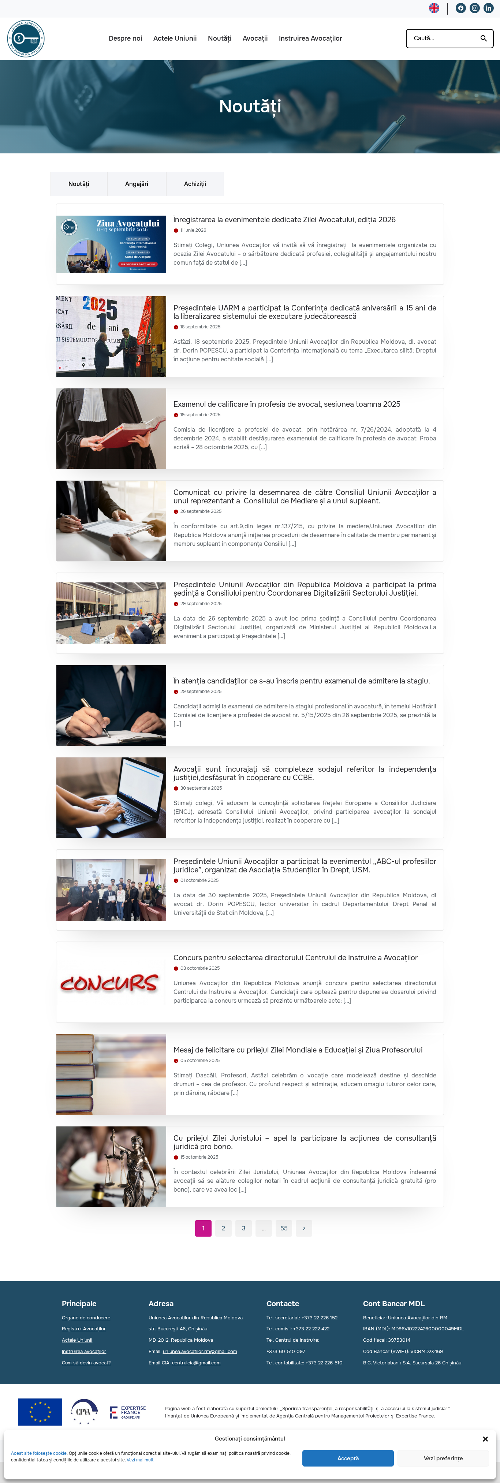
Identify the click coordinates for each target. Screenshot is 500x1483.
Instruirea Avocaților (310, 38)
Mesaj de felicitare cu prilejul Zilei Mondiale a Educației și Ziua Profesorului (298, 1050)
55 (284, 1228)
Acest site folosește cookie (39, 1453)
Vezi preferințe (443, 1458)
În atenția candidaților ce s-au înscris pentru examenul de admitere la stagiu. (301, 681)
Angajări (136, 184)
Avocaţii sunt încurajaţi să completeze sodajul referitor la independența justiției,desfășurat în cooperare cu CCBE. (304, 773)
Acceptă (348, 1458)
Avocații (255, 38)
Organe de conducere (86, 1318)
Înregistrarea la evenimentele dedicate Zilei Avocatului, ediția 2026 (284, 220)
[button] (485, 1439)
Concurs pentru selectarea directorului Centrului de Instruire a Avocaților (295, 958)
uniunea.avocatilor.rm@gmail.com (200, 1351)
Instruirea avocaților (84, 1351)
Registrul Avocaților (84, 1329)
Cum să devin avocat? (86, 1363)
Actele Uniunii (175, 38)
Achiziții (195, 184)
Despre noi (125, 38)
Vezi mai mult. (140, 1460)
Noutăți (220, 38)
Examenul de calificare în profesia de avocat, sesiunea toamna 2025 (286, 404)
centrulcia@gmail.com (196, 1363)
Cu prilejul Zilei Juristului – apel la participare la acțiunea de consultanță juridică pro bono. (304, 1142)
